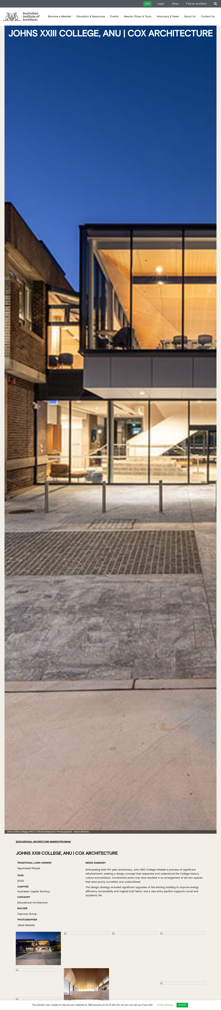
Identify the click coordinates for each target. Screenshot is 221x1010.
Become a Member (59, 16)
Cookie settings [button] (165, 1005)
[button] (215, 3)
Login (161, 3)
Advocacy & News (168, 16)
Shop (175, 3)
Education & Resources (91, 16)
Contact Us (208, 16)
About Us (190, 16)
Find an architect (196, 3)
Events (114, 16)
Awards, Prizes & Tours (137, 16)
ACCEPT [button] (182, 1005)
